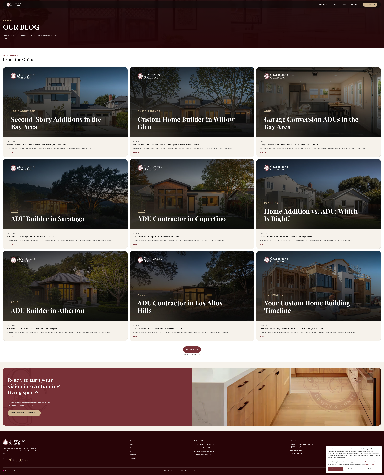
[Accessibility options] (26, 460)
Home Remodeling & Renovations (206, 448)
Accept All (335, 469)
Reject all (351, 469)
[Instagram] (10, 460)
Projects (355, 4)
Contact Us (370, 4)
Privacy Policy (369, 464)
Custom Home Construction (204, 444)
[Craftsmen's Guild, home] (14, 5)
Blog (346, 4)
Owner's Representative (202, 455)
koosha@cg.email (296, 450)
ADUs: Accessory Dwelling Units (205, 451)
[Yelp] (21, 460)
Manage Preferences (369, 469)
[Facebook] (5, 460)
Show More (191, 349)
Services (335, 4)
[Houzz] (15, 460)
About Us (323, 4)
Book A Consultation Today (23, 413)
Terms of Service (370, 462)
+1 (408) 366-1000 (296, 453)
